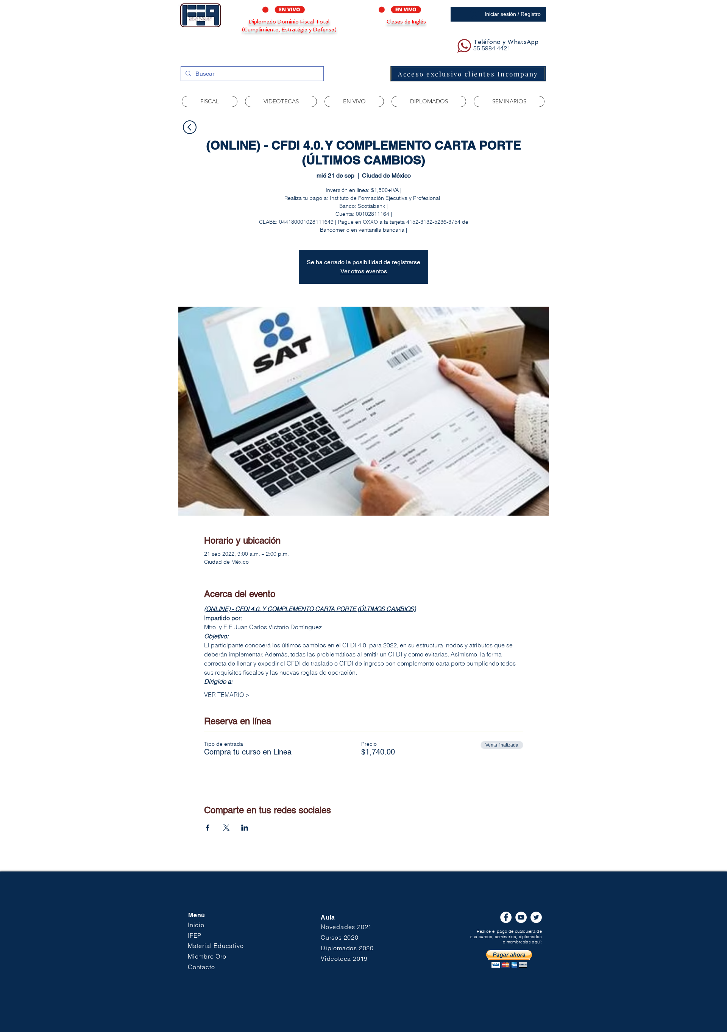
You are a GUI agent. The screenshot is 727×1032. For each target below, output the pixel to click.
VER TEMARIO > (227, 694)
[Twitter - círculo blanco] (536, 917)
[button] (281, 101)
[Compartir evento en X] (226, 828)
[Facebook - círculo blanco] (506, 917)
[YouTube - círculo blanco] (521, 917)
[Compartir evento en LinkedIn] (244, 828)
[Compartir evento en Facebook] (207, 828)
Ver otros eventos (363, 271)
